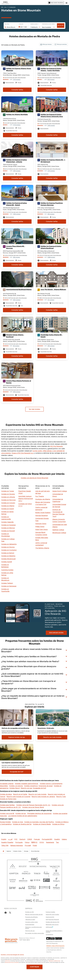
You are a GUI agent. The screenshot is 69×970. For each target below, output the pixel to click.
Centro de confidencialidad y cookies (54, 931)
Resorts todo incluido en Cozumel (18, 796)
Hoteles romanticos (31, 786)
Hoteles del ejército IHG (52, 922)
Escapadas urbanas (7, 783)
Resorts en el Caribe (20, 794)
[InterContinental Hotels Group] (5, 2)
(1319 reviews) (16, 79)
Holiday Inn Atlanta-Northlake (17, 114)
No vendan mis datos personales (34, 933)
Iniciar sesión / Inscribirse (57, 2)
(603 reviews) (50, 79)
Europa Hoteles (5, 822)
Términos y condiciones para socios (33, 927)
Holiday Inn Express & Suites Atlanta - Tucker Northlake (51, 69)
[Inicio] (3, 851)
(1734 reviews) (16, 124)
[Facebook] (6, 912)
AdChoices (49, 927)
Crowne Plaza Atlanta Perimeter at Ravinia (18, 382)
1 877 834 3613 (24, 940)
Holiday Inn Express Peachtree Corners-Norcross (52, 204)
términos (7, 960)
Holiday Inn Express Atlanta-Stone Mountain (18, 69)
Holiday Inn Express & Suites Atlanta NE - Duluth (16, 204)
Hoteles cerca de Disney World (33, 807)
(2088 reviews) (51, 257)
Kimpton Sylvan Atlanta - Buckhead (15, 336)
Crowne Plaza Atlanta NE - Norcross (15, 247)
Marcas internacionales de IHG (34, 914)
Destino (7, 24)
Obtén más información (55, 945)
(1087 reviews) (16, 170)
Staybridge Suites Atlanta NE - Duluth (52, 336)
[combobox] (11, 27)
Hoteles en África (58, 824)
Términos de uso (30, 930)
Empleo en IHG (29, 912)
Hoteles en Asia (17, 822)
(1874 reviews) (16, 391)
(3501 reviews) (16, 299)
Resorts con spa (26, 788)
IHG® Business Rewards (52, 919)
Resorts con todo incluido (37, 794)
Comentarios (49, 934)
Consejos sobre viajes (31, 922)
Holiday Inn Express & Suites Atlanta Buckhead (51, 247)
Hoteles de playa (6, 794)
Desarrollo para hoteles (52, 914)
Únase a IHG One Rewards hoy (22, 453)
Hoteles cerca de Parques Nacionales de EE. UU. (33, 805)
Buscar (61, 25)
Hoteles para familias (7, 805)
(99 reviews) (16, 345)
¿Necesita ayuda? (30, 919)
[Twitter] (10, 912)
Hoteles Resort (14, 788)
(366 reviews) (50, 345)
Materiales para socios (52, 924)
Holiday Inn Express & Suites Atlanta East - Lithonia (16, 161)
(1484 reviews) (16, 214)
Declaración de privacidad (11, 962)
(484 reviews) (16, 257)
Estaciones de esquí (46, 786)
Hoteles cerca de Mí (7, 813)
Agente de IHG (50, 917)
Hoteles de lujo (20, 813)
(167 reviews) (50, 299)
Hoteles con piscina (16, 786)
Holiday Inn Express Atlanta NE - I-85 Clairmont (53, 161)
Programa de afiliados (31, 917)
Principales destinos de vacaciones (39, 813)
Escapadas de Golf (39, 788)
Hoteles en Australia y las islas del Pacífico (39, 822)
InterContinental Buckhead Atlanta (18, 289)
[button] (66, 2)
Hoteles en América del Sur (22, 824)
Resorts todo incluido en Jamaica (43, 796)
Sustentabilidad (29, 924)
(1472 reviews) (51, 170)
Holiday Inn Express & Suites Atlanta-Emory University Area (52, 115)
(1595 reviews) (51, 125)
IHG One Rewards (56, 446)
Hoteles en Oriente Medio (42, 824)
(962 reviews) (50, 214)
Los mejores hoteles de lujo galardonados (22, 816)
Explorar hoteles (50, 912)
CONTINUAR (34, 967)
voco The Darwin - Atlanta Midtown (53, 289)
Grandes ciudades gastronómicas (26, 783)
